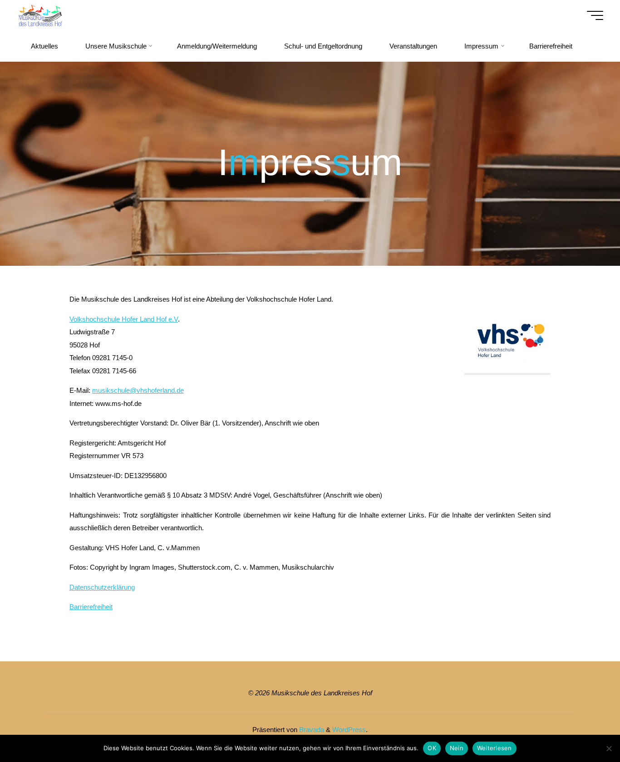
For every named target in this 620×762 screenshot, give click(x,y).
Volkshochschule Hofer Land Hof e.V (123, 319)
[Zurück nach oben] (584, 726)
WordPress (349, 729)
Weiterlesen (494, 748)
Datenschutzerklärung (102, 587)
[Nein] (608, 748)
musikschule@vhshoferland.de (138, 390)
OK (432, 748)
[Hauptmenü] (595, 15)
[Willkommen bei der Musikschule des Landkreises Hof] (40, 15)
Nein (456, 748)
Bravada (310, 729)
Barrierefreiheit (91, 607)
